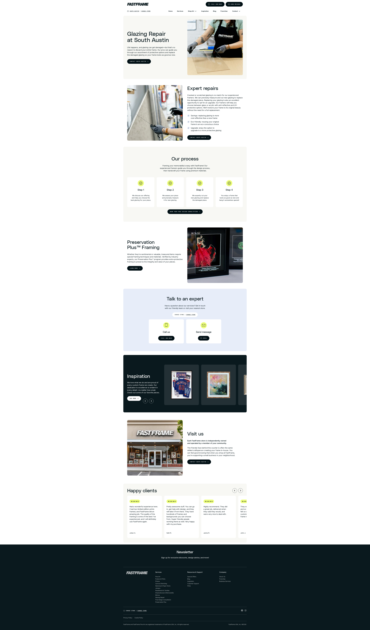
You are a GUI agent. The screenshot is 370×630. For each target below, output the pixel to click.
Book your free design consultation (184, 211)
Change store (146, 11)
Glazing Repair (159, 597)
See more (133, 398)
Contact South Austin (138, 61)
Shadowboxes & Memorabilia (164, 593)
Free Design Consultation (163, 600)
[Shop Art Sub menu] (197, 11)
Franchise (224, 11)
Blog (214, 11)
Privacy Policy (127, 618)
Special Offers (191, 576)
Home (170, 11)
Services (180, 11)
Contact (235, 11)
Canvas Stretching (161, 583)
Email (205, 338)
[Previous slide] (145, 401)
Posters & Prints (160, 579)
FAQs (189, 586)
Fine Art (157, 576)
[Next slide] (240, 490)
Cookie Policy (139, 618)
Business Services (225, 581)
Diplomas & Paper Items (162, 586)
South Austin (134, 11)
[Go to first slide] (151, 401)
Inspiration (205, 11)
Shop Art (191, 11)
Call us (166, 332)
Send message (235, 4)
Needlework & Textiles (162, 590)
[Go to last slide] (234, 490)
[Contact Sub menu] (241, 11)
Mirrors (157, 595)
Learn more (134, 268)
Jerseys (157, 588)
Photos (157, 581)
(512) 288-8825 (216, 4)
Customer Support (193, 583)
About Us (222, 576)
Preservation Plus (160, 602)
